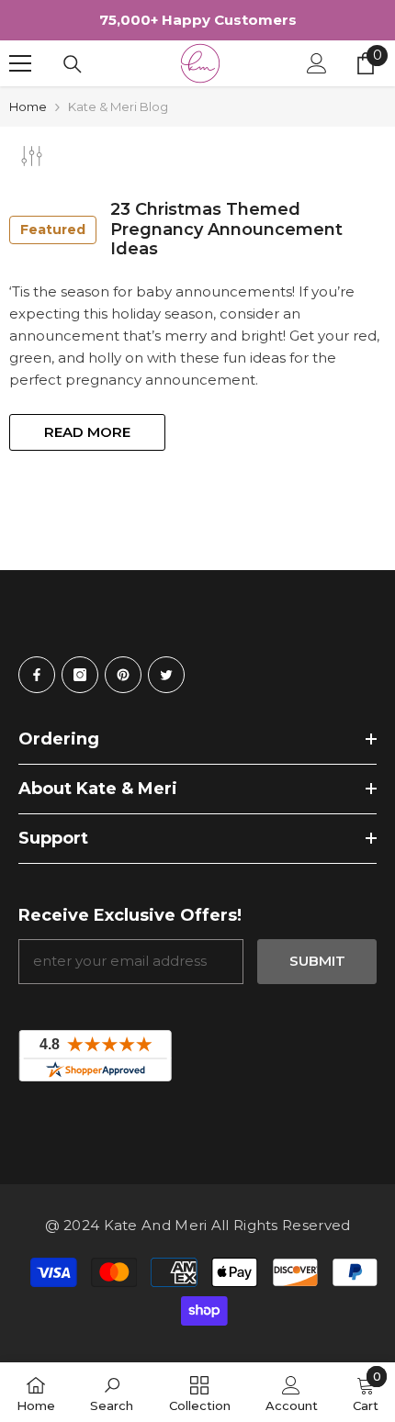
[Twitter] (166, 674)
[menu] (20, 63)
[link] (111, 1392)
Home (28, 106)
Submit (317, 960)
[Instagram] (80, 674)
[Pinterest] (123, 674)
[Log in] (317, 63)
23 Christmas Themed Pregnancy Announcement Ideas (181, 229)
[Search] (73, 64)
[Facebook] (36, 674)
